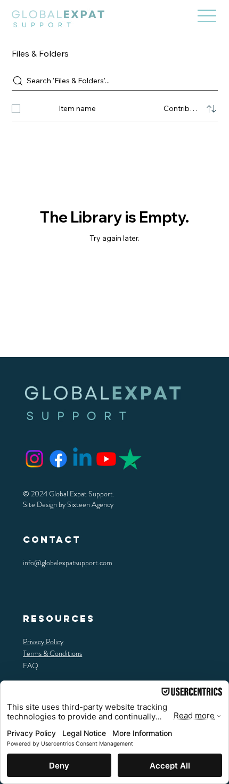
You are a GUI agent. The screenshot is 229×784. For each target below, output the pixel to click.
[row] (115, 107)
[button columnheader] (211, 108)
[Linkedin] (82, 458)
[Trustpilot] (130, 458)
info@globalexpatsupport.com (67, 562)
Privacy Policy (43, 641)
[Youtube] (106, 458)
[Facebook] (58, 458)
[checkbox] (16, 109)
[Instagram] (34, 458)
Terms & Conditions (52, 653)
